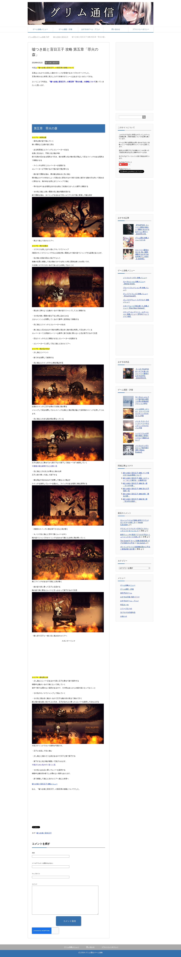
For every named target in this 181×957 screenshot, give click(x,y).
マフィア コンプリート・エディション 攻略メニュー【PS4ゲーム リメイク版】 (136, 314)
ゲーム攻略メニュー (40, 29)
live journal (141, 543)
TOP (39, 37)
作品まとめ (124, 605)
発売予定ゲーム (126, 593)
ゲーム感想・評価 (65, 29)
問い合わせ (116, 29)
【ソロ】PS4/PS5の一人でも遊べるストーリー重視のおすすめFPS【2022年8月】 (142, 373)
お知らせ (123, 616)
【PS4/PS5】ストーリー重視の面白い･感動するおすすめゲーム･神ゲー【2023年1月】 (142, 229)
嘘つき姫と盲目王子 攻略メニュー (45, 784)
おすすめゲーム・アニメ (90, 29)
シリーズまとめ (126, 608)
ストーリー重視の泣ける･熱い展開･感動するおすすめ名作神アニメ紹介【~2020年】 (142, 254)
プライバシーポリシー (141, 29)
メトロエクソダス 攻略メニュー (135, 278)
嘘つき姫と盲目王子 (52, 63)
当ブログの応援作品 (127, 612)
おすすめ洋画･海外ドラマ (130, 597)
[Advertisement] (68, 103)
